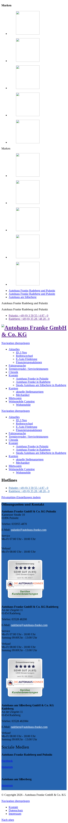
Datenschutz (16, 810)
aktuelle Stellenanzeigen (30, 459)
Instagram (7, 766)
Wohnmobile (23, 472)
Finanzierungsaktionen (29, 430)
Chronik (13, 439)
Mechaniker (23, 462)
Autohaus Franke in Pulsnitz (32, 446)
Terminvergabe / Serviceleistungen (28, 436)
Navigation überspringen (15, 343)
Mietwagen (15, 465)
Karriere (13, 456)
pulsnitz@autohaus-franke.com (28, 529)
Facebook (7, 760)
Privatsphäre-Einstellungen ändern (21, 497)
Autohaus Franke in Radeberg (33, 449)
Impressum (15, 813)
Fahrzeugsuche (17, 433)
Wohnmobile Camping (22, 469)
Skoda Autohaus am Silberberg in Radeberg (41, 452)
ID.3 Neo (21, 420)
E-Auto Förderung (26, 426)
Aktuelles (14, 417)
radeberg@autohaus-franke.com (29, 625)
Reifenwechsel (24, 423)
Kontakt (13, 443)
